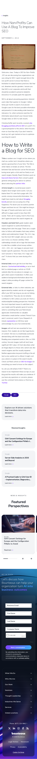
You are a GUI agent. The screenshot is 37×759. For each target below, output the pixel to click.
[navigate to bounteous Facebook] (23, 728)
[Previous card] (23, 559)
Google (6, 395)
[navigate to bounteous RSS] (27, 728)
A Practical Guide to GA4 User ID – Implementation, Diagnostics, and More (18, 479)
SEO (15, 395)
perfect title (20, 183)
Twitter (4, 383)
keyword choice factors (10, 178)
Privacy (12, 747)
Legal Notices (13, 742)
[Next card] (31, 559)
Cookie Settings (18, 752)
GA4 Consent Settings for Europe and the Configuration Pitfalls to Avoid (18, 441)
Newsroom (25, 742)
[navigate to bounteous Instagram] (18, 728)
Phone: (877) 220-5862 (18, 724)
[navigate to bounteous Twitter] (9, 728)
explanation (11, 321)
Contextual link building (16, 266)
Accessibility (22, 747)
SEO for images (26, 362)
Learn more (8, 416)
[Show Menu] (31, 3)
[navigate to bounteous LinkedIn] (14, 728)
